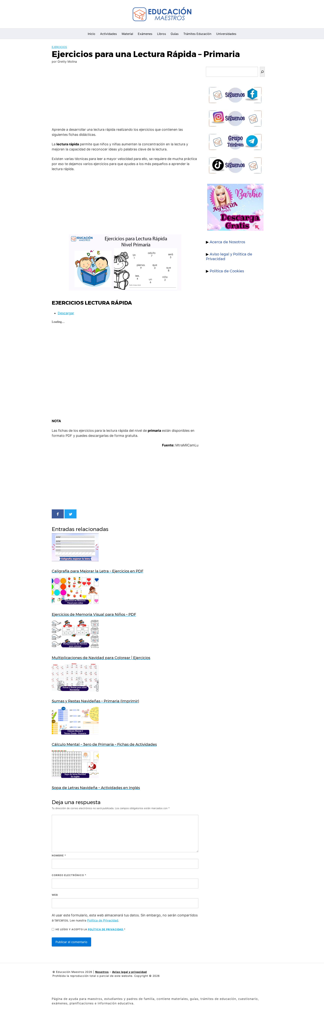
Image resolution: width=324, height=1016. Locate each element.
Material (127, 34)
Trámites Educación (197, 34)
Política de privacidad (106, 929)
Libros (161, 34)
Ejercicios (59, 47)
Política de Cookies (227, 271)
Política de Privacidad (102, 920)
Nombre (59, 855)
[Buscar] (262, 72)
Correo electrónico (69, 875)
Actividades (108, 34)
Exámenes (145, 34)
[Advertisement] (125, 96)
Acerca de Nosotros (227, 242)
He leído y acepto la (90, 929)
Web (55, 894)
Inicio (91, 34)
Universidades (226, 34)
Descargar (66, 313)
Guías (174, 34)
